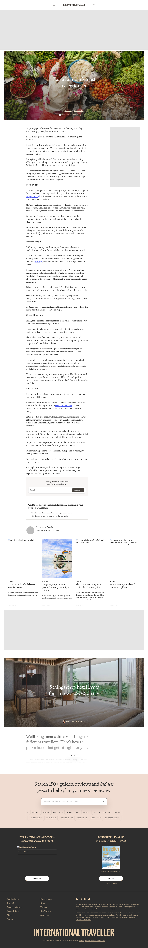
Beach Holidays (91, 818)
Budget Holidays (105, 818)
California (79, 812)
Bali (47, 812)
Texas (70, 812)
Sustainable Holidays (122, 818)
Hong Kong (28, 812)
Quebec (61, 812)
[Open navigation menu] (54, 5)
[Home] (74, 5)
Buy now (111, 878)
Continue (74, 756)
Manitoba (39, 812)
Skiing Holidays (60, 818)
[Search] (94, 5)
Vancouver (99, 812)
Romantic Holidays (45, 818)
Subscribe (77, 490)
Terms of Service (90, 940)
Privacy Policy (100, 940)
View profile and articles (47, 531)
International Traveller (44, 527)
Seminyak (89, 812)
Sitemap (81, 940)
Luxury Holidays (30, 818)
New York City (111, 812)
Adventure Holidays (75, 818)
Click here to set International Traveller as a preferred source (51, 513)
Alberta (122, 812)
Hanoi (54, 812)
